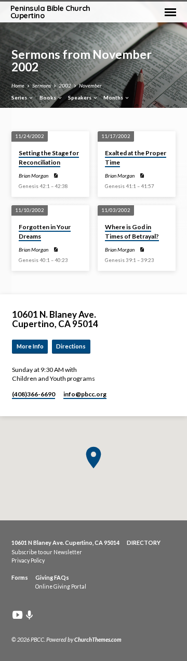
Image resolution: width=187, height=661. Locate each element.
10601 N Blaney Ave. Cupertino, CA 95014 (65, 542)
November (90, 85)
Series (19, 97)
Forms (19, 577)
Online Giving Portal (60, 586)
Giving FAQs (52, 577)
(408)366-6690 (33, 394)
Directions (71, 346)
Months (113, 97)
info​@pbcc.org (84, 394)
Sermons (41, 85)
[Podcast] (29, 615)
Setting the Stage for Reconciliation (49, 157)
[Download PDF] (55, 175)
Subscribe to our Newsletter (46, 552)
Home (17, 85)
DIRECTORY (144, 542)
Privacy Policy (28, 560)
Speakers (80, 97)
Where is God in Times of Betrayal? (132, 231)
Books (48, 97)
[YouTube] (17, 614)
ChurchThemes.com (98, 639)
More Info (30, 346)
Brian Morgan (33, 175)
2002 (65, 85)
